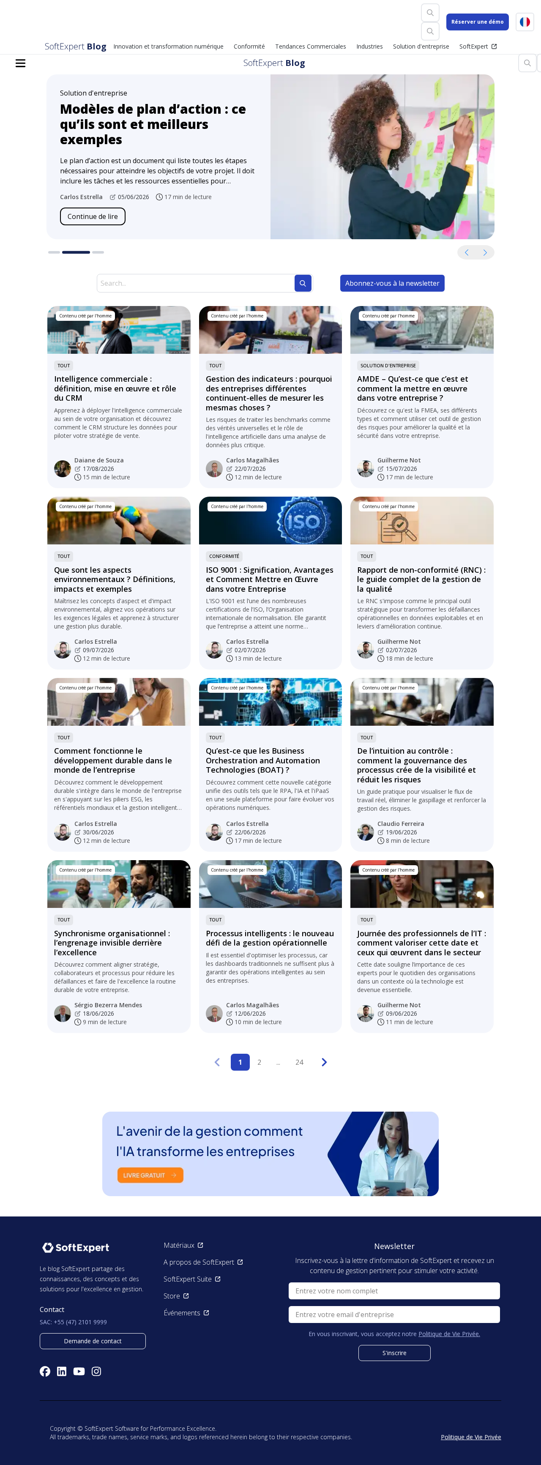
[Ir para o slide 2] (76, 252)
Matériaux (179, 1245)
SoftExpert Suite (188, 1279)
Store (172, 1296)
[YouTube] (79, 1371)
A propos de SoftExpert (199, 1262)
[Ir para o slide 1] (54, 252)
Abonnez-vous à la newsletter (392, 283)
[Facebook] (45, 1371)
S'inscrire (395, 1353)
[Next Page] (325, 1062)
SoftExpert (473, 46)
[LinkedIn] (62, 1371)
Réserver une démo (477, 21)
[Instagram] (96, 1371)
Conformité (224, 556)
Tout (63, 365)
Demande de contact (93, 1341)
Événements (182, 1312)
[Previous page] (217, 1062)
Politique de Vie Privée (471, 1437)
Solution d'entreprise (388, 365)
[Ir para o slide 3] (98, 252)
